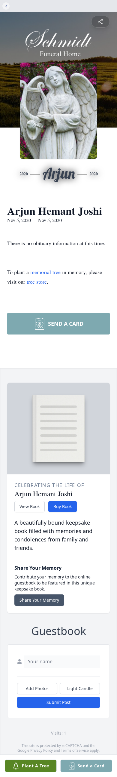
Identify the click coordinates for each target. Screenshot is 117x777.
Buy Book (62, 506)
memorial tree (45, 272)
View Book (30, 506)
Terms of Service (75, 750)
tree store (37, 281)
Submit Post (58, 702)
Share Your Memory (39, 600)
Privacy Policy (41, 750)
